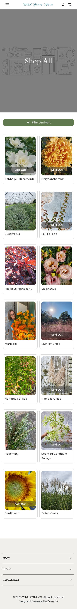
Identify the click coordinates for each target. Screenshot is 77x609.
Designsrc (53, 601)
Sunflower (12, 513)
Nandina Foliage (16, 398)
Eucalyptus (12, 234)
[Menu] (7, 5)
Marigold (11, 343)
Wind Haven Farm (32, 597)
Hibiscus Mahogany (18, 288)
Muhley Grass (50, 343)
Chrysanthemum (53, 179)
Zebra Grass (49, 513)
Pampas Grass (51, 398)
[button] (60, 5)
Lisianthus (48, 288)
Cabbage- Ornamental (20, 179)
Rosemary (12, 453)
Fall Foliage (49, 234)
